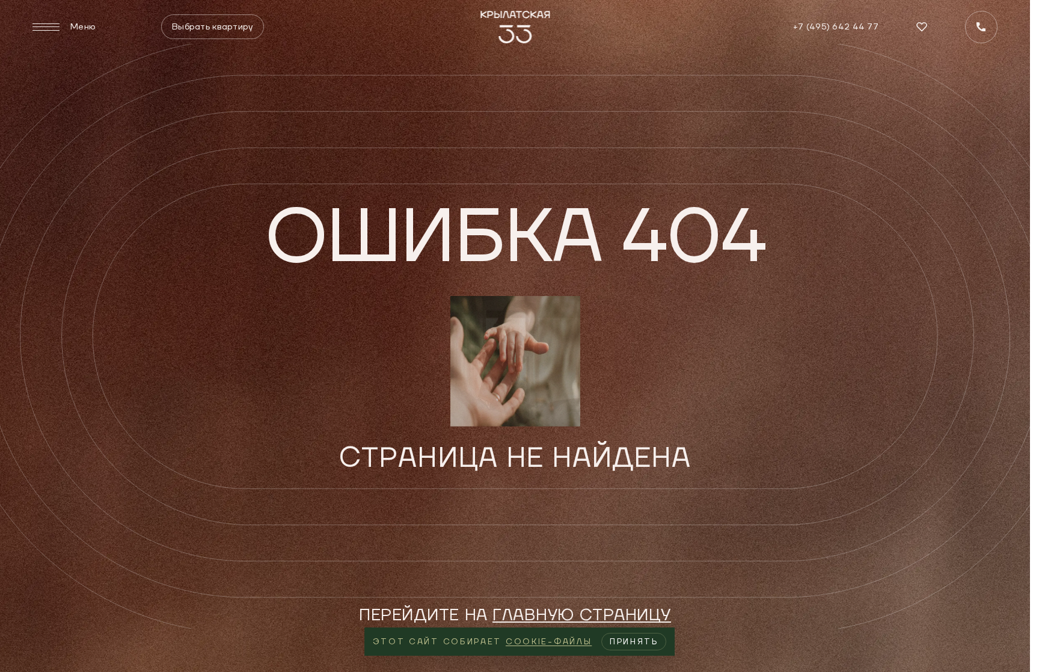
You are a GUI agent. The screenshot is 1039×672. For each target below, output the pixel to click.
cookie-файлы (549, 642)
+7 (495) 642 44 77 (835, 27)
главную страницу (581, 615)
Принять (634, 642)
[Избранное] (921, 26)
